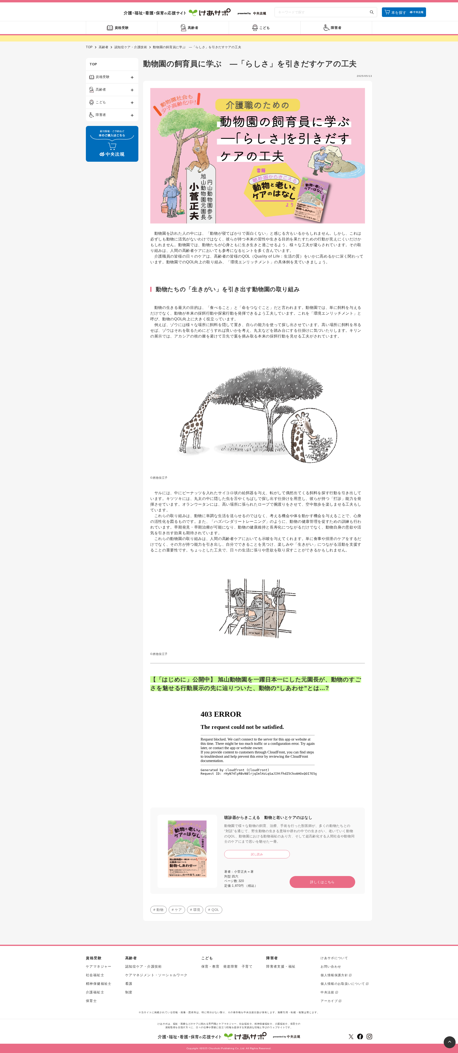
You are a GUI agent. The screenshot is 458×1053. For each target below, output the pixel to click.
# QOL (213, 910)
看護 (129, 984)
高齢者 (104, 47)
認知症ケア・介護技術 (130, 47)
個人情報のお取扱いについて (343, 984)
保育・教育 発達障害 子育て (227, 966)
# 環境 (195, 910)
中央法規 (327, 992)
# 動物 (158, 910)
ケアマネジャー (99, 966)
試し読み (257, 854)
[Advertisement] (112, 238)
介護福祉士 (95, 992)
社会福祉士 (95, 975)
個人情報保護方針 (334, 975)
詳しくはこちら (322, 882)
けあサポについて (334, 958)
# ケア (177, 910)
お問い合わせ (331, 966)
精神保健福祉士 (99, 984)
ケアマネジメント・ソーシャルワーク (156, 975)
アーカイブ (329, 1001)
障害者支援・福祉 (281, 966)
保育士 (91, 1001)
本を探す (398, 12)
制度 (129, 992)
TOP (89, 47)
